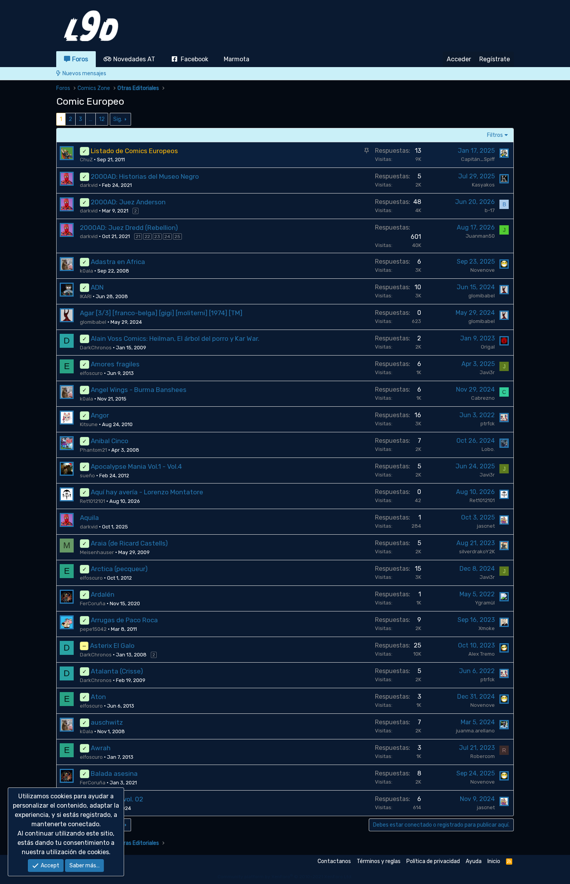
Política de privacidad (433, 861)
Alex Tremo (481, 654)
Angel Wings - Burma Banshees (139, 390)
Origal (488, 347)
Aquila (89, 517)
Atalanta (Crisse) (117, 671)
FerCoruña (92, 603)
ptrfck (487, 423)
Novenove (482, 270)
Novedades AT (134, 59)
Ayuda (474, 861)
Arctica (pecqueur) (119, 569)
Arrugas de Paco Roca (124, 620)
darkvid (89, 185)
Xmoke (486, 628)
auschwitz (107, 722)
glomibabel (481, 296)
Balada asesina (114, 773)
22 (147, 236)
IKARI (86, 296)
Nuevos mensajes (84, 73)
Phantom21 (93, 450)
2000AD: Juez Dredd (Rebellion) (129, 227)
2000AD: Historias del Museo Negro (145, 176)
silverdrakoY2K (477, 551)
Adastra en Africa (118, 262)
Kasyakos (483, 185)
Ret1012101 (92, 501)
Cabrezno (483, 398)
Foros (80, 59)
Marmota (236, 59)
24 (167, 236)
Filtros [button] (495, 135)
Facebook (194, 59)
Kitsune (89, 424)
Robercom (482, 756)
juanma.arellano (475, 731)
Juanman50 (480, 236)
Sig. (117, 119)
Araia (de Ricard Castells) (129, 543)
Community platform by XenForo (285, 876)
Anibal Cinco (109, 441)
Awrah (101, 748)
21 (138, 236)
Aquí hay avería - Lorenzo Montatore (147, 492)
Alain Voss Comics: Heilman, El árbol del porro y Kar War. (175, 338)
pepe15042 (93, 629)
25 (177, 236)
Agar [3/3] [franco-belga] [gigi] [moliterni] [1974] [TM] (161, 313)
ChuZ (86, 159)
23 (157, 236)
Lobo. (488, 449)
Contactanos (334, 861)
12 (102, 119)
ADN (97, 287)
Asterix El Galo (112, 645)
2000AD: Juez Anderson (128, 202)
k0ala (86, 271)
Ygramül (485, 603)
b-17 (490, 210)
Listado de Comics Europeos (134, 151)
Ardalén (102, 594)
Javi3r (487, 372)
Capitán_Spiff (478, 159)
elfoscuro (91, 373)
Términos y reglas (379, 861)
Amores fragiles (115, 364)
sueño (87, 475)
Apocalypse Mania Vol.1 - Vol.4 (136, 466)
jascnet (486, 526)
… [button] (90, 119)
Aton (98, 697)
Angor (100, 415)
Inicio (493, 861)
